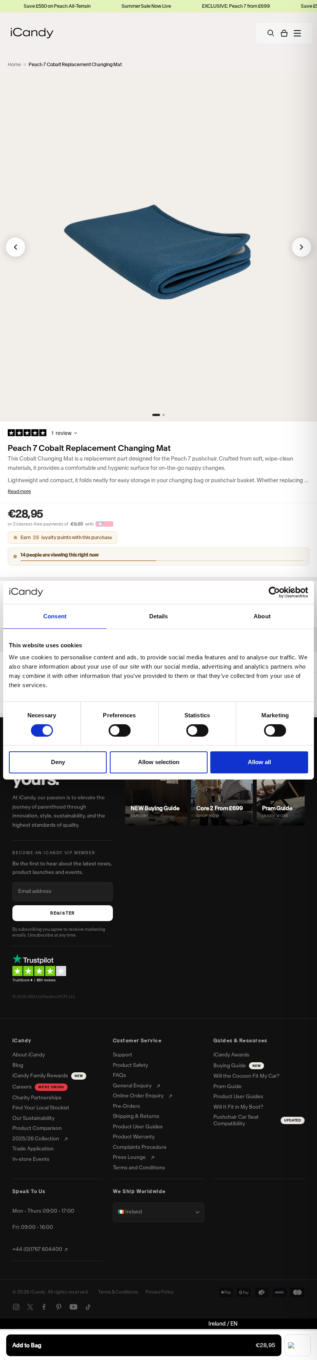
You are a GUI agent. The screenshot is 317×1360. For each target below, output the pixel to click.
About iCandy (28, 1055)
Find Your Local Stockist (40, 1108)
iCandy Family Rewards (47, 1075)
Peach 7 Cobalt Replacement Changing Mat (75, 64)
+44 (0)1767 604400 (37, 1249)
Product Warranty (134, 1137)
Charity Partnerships (36, 1098)
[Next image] (301, 247)
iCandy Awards (231, 1055)
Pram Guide (227, 1087)
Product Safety (130, 1065)
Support (122, 1055)
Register (62, 913)
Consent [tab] (54, 616)
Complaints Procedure (140, 1147)
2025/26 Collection (35, 1139)
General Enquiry (132, 1086)
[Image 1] (156, 415)
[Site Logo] (32, 33)
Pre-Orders (126, 1106)
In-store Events (30, 1159)
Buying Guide (237, 1065)
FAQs (119, 1075)
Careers (38, 1087)
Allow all (259, 762)
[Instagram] (16, 1307)
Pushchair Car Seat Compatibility (257, 1120)
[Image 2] (163, 415)
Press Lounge (129, 1157)
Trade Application (33, 1149)
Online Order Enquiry (138, 1096)
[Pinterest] (59, 1307)
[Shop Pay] (298, 1345)
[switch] (120, 730)
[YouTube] (73, 1307)
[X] (30, 1307)
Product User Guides (138, 1127)
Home (14, 64)
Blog (17, 1065)
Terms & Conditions (118, 1292)
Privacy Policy (160, 1292)
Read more (19, 491)
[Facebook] (44, 1307)
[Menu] (297, 33)
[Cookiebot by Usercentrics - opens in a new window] (274, 592)
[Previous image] (15, 247)
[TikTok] (88, 1307)
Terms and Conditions (139, 1168)
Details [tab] (158, 616)
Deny (58, 762)
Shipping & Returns (136, 1116)
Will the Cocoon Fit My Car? (246, 1076)
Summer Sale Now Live (120, 6)
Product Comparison (37, 1128)
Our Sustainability (33, 1118)
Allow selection (158, 762)
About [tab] (262, 616)
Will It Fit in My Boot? (238, 1107)
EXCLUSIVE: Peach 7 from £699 (210, 6)
